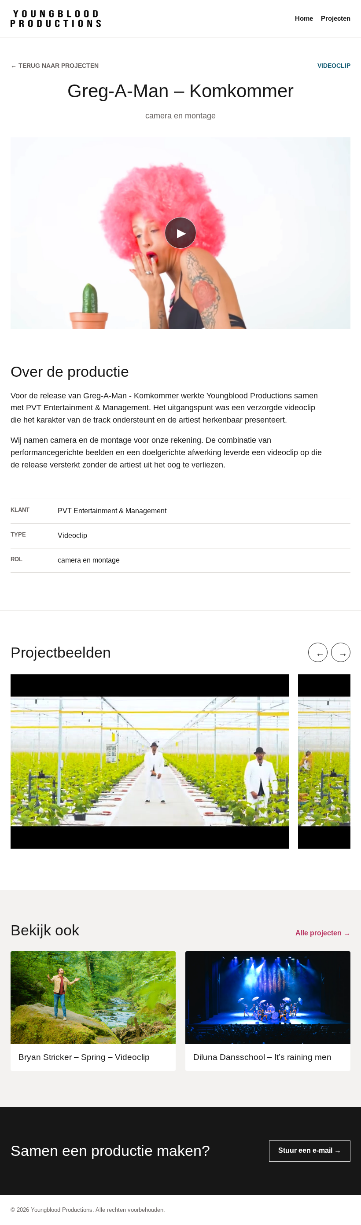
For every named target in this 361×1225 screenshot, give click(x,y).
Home (304, 18)
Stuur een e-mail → (309, 1150)
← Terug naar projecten (55, 65)
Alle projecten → (322, 933)
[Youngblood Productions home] (147, 18)
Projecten (335, 18)
